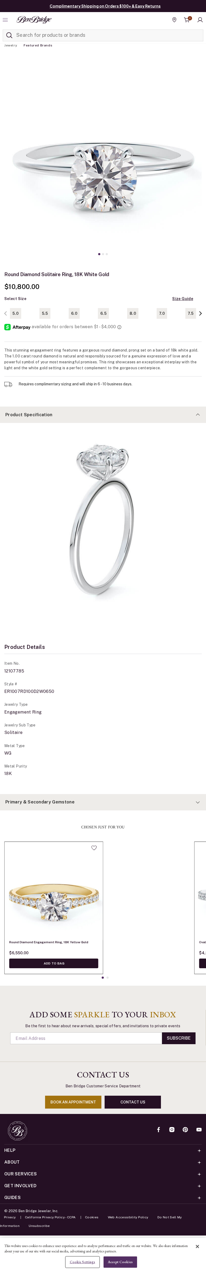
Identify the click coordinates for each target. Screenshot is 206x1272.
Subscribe (179, 1038)
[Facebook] (158, 1130)
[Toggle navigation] (6, 20)
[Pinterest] (185, 1130)
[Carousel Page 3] (107, 254)
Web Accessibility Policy (128, 1217)
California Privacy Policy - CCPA (50, 1217)
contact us (132, 1102)
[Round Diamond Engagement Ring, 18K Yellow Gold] (54, 891)
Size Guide (182, 299)
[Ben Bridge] (34, 20)
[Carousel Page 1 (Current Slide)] (99, 254)
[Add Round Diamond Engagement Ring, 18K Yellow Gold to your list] (94, 848)
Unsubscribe (39, 1226)
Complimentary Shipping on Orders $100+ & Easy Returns (105, 5)
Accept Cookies (120, 1262)
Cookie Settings (82, 1262)
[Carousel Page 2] (103, 254)
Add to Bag (54, 963)
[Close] (197, 1246)
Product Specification (29, 414)
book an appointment (73, 1102)
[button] (200, 20)
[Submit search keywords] (9, 35)
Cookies (92, 1217)
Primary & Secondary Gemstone (40, 802)
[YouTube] (199, 1130)
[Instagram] (172, 1130)
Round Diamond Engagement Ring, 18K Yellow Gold (48, 942)
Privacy (10, 1217)
